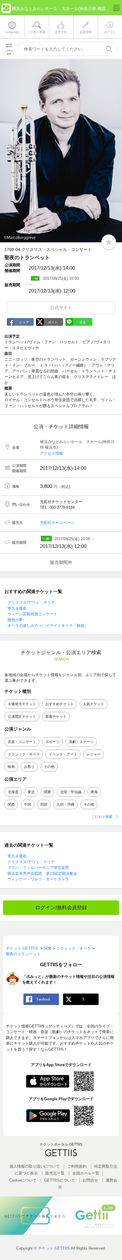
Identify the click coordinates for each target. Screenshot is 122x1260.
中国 (27, 804)
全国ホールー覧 (85, 1173)
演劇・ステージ (81, 742)
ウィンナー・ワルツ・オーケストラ (38, 879)
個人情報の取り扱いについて (34, 1166)
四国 (43, 804)
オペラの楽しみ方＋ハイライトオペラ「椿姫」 (47, 625)
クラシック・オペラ (24, 754)
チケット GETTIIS (54, 1248)
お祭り (29, 767)
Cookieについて (22, 1180)
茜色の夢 (15, 620)
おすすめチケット (59, 704)
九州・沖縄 (65, 804)
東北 (31, 792)
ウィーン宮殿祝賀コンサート (32, 614)
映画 (11, 767)
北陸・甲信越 (70, 792)
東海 (94, 792)
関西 (11, 804)
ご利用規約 (76, 1166)
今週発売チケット (22, 704)
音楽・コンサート (22, 742)
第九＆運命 (17, 608)
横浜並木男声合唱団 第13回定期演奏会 (42, 873)
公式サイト (61, 307)
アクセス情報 (51, 453)
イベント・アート (63, 754)
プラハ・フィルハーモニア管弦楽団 (38, 867)
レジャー (93, 754)
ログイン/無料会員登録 (61, 907)
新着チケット (56, 716)
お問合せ (90, 1180)
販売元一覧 (55, 1173)
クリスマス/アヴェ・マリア (31, 602)
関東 (47, 792)
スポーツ (52, 742)
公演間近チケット (22, 716)
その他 (49, 767)
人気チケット (93, 704)
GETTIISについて (59, 1180)
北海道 (13, 792)
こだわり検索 (102, 817)
